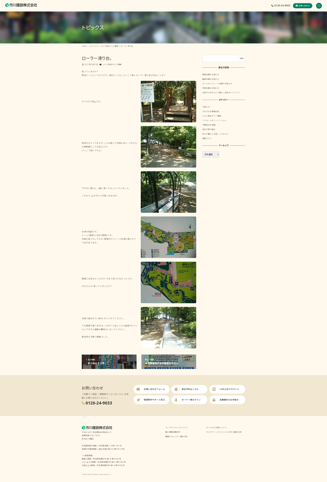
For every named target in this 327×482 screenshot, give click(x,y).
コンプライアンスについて (176, 427)
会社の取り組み (208, 129)
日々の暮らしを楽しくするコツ (215, 134)
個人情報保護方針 (172, 432)
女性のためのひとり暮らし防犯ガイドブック (221, 92)
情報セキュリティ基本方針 (176, 436)
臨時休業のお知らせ (210, 79)
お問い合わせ (304, 5)
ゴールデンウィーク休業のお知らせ (217, 83)
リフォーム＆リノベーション (214, 120)
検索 (242, 58)
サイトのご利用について (216, 427)
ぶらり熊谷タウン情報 (112, 64)
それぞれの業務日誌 (210, 111)
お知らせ (206, 107)
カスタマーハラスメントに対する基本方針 (224, 432)
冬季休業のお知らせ (210, 88)
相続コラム (207, 138)
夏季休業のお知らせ (210, 74)
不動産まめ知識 (208, 125)
